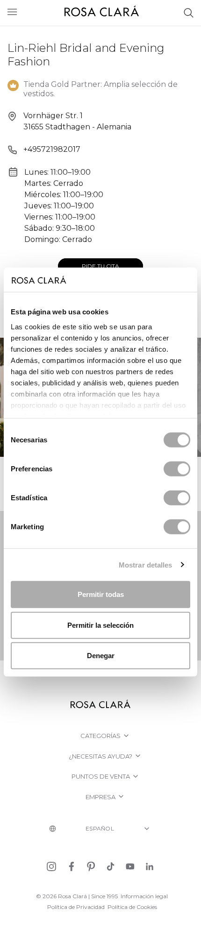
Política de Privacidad (76, 906)
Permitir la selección (100, 625)
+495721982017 (51, 149)
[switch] (177, 468)
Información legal (144, 896)
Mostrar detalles (145, 564)
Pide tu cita (100, 266)
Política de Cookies (132, 906)
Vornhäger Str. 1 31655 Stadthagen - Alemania (77, 121)
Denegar (101, 656)
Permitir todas (101, 594)
